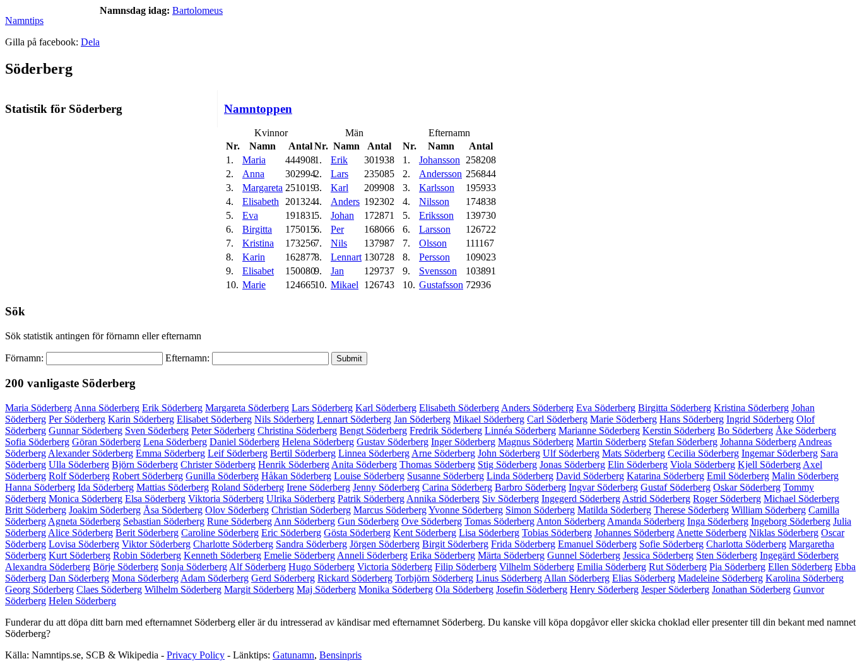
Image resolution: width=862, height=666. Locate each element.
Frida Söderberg (523, 544)
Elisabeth (260, 201)
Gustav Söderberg (392, 441)
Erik (339, 160)
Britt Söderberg (35, 510)
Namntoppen (258, 108)
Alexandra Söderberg (47, 566)
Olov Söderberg (237, 510)
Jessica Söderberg (658, 555)
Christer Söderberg (218, 464)
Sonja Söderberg (194, 566)
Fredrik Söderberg (446, 430)
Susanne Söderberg (445, 475)
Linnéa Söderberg (520, 430)
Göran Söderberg (106, 441)
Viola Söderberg (702, 464)
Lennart (346, 257)
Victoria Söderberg (394, 566)
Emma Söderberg (170, 453)
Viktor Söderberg (156, 544)
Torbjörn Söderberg (434, 578)
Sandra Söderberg (311, 544)
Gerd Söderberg (283, 578)
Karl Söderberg (385, 407)
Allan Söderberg (577, 578)
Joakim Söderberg (105, 510)
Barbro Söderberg (530, 487)
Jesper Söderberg (675, 589)
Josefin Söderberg (531, 589)
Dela (90, 42)
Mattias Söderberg (172, 487)
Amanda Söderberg (646, 521)
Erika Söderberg (442, 555)
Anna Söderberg (106, 407)
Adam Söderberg (214, 578)
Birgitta (257, 229)
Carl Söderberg (557, 419)
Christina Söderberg (297, 430)
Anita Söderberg (364, 464)
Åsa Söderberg (173, 510)
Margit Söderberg (259, 589)
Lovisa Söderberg (84, 544)
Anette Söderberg (711, 532)
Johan (342, 215)
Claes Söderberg (109, 589)
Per (337, 229)
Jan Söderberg (422, 419)
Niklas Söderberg (783, 532)
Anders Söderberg (537, 407)
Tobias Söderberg (557, 532)
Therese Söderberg (691, 510)
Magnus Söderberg (536, 441)
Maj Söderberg (326, 589)
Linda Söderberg (520, 475)
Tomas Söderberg (499, 521)
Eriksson (436, 215)
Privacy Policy (196, 655)
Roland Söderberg (247, 487)
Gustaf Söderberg (676, 487)
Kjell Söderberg (769, 464)
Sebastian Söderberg (163, 521)
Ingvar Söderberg (603, 487)
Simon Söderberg (540, 510)
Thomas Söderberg (437, 464)
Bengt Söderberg (373, 430)
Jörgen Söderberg (385, 544)
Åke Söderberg (806, 430)
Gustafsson (441, 284)
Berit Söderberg (147, 532)
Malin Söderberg (805, 475)
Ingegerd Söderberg (580, 498)
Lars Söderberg (322, 407)
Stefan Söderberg (683, 441)
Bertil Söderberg (303, 453)
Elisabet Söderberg (214, 419)
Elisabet (258, 271)
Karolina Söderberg (804, 578)
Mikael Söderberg (488, 419)
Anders (345, 201)
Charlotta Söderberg (746, 544)
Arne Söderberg (443, 453)
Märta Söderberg (511, 555)
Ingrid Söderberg (760, 419)
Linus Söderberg (509, 578)
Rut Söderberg (678, 566)
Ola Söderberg (464, 589)
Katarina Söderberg (665, 475)
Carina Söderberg (457, 487)
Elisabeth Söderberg (459, 407)
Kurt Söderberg (79, 555)
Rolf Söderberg (79, 475)
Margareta (262, 187)
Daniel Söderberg (245, 441)
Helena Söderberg (318, 441)
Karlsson (436, 187)
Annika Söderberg (443, 498)
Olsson (433, 243)
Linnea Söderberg (374, 453)
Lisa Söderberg (489, 532)
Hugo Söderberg (321, 566)
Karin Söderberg (141, 419)
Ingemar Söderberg (779, 453)
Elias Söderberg (643, 578)
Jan (337, 271)
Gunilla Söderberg (222, 475)
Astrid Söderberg (656, 498)
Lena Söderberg (175, 441)
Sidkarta (840, 655)
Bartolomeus (197, 10)
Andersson (440, 173)
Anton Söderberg (570, 521)
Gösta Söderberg (357, 532)
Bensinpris (340, 655)
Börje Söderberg (125, 566)
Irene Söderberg (318, 487)
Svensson (438, 271)
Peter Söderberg (223, 430)
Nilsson (434, 201)
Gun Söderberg (368, 521)
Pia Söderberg (737, 566)
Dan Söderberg (79, 578)
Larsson (435, 229)
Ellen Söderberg (800, 566)
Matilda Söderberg (614, 510)
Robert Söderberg (147, 475)
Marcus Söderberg (390, 510)
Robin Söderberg (147, 555)
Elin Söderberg (638, 464)
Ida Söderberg (106, 487)
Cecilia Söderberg (703, 453)
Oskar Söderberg (747, 487)
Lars (339, 173)
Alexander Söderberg (90, 453)
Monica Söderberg (85, 498)
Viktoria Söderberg (226, 498)
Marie (254, 284)
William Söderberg (768, 510)
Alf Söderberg (257, 566)
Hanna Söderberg (40, 487)
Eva (250, 215)
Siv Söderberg (510, 498)
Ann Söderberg (304, 521)
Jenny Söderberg (386, 487)
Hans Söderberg (691, 419)
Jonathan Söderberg (751, 589)
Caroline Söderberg (220, 532)
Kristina (258, 243)
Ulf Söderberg (571, 453)
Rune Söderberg (239, 521)
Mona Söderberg (145, 578)
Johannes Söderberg (634, 532)
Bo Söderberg (745, 430)
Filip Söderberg (466, 566)
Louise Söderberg (369, 475)
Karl (339, 187)
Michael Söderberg (801, 498)
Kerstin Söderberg (678, 430)
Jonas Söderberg (572, 464)
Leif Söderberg (238, 453)
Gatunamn (293, 655)
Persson (434, 257)
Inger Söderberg (463, 441)
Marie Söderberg (623, 419)
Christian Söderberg (311, 510)
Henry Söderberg (604, 589)
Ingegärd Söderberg (799, 555)
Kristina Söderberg (751, 407)
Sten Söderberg (726, 555)
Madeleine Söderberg (720, 578)
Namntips (24, 20)
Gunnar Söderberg (85, 430)
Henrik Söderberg (293, 464)
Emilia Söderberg (611, 566)
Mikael (344, 284)
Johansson (439, 160)
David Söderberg (590, 475)
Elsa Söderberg (155, 498)
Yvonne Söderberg (465, 510)
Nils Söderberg (284, 419)
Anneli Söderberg (372, 555)
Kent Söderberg (424, 532)
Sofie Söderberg (671, 544)
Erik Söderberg (172, 407)
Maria (254, 160)
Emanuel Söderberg (597, 544)
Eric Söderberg (291, 532)
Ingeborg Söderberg (790, 521)
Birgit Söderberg (455, 544)
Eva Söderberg (605, 407)
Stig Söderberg (507, 464)
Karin (253, 257)
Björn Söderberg (145, 464)
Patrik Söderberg (371, 498)
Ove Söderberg (431, 521)
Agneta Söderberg (84, 521)
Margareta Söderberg (247, 407)
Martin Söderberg (611, 441)
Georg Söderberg (39, 589)
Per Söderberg (77, 419)
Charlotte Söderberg (233, 544)
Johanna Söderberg (758, 441)
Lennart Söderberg (354, 419)
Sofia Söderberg (37, 441)
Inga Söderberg (717, 521)
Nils (339, 243)
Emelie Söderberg (299, 555)
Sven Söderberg (157, 430)
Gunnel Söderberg (583, 555)
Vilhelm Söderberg (536, 566)
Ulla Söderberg (79, 464)
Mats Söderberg (633, 453)
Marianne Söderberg (599, 430)
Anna (253, 173)
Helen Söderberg (82, 600)
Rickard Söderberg (355, 578)
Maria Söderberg (38, 407)
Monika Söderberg (395, 589)
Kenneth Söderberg (222, 555)
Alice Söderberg (80, 532)
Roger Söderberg (727, 498)
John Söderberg (509, 453)
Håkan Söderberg (296, 475)
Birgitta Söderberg (674, 407)
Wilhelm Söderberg (183, 589)
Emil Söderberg (738, 475)
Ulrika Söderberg (300, 498)
